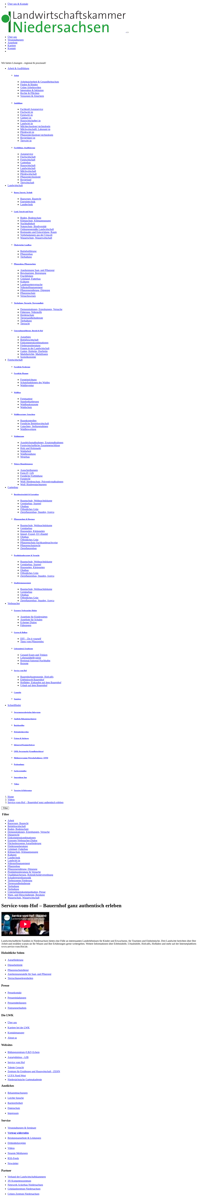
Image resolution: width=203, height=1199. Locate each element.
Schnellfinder (14, 705)
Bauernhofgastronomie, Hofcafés (36, 676)
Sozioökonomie (28, 357)
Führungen (25, 625)
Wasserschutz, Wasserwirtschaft (36, 237)
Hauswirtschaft (27, 165)
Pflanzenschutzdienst (18, 970)
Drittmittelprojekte (17, 1143)
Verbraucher (14, 603)
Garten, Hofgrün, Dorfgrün (34, 351)
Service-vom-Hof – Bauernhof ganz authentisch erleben (35, 802)
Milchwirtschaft (28, 171)
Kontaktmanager (16, 1032)
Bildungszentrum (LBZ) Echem (23, 1052)
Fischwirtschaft (28, 156)
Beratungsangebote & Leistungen (24, 1138)
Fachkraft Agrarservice (31, 109)
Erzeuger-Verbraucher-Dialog (22, 840)
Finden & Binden (29, 84)
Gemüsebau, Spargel (30, 503)
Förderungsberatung (30, 345)
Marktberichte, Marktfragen (34, 354)
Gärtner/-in (25, 117)
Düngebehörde (15, 965)
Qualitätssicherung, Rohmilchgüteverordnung (30, 874)
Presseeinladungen (17, 997)
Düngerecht (13, 834)
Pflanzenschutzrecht (30, 545)
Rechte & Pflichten (29, 93)
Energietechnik (27, 201)
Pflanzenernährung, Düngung (35, 290)
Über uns (12, 37)
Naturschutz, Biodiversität (33, 226)
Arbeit (11, 820)
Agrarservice (26, 154)
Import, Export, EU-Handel (34, 534)
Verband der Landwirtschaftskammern (27, 1176)
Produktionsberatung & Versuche (24, 872)
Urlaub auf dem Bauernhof (33, 685)
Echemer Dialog (28, 622)
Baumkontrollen (28, 420)
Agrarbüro (25, 337)
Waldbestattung (28, 454)
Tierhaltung (26, 257)
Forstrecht (25, 478)
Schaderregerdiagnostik (19, 877)
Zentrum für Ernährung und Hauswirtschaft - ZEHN (34, 1071)
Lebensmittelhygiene (30, 657)
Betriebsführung (28, 251)
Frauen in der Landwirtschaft (34, 348)
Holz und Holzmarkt (30, 448)
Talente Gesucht (16, 1067)
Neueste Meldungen (18, 1153)
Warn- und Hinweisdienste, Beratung (26, 894)
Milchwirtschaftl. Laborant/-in (35, 129)
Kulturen (24, 281)
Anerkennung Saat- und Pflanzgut (37, 270)
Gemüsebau (26, 528)
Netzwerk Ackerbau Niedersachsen (25, 1184)
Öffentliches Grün (29, 509)
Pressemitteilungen (17, 1002)
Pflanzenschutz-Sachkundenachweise (39, 542)
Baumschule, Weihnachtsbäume (36, 500)
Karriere (12, 45)
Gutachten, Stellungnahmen (34, 426)
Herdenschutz (27, 315)
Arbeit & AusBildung (18, 68)
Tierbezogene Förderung (20, 880)
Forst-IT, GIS (27, 473)
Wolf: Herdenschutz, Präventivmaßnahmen (41, 481)
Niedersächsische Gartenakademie (25, 1079)
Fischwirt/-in (26, 112)
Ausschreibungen (29, 470)
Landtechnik (26, 204)
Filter (5, 808)
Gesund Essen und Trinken (33, 654)
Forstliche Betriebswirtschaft (34, 423)
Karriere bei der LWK (19, 1027)
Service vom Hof (16, 1062)
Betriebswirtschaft (29, 339)
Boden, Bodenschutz (30, 217)
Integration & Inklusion (32, 90)
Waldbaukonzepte (29, 404)
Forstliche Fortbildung (31, 476)
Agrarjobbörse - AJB (18, 1057)
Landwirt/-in (26, 123)
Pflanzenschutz (27, 293)
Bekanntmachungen (18, 1092)
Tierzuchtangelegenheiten (20, 978)
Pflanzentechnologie (30, 176)
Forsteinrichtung (28, 379)
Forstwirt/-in (26, 115)
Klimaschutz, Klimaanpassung (35, 220)
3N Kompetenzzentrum (19, 1180)
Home (11, 796)
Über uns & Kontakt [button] (18, 4)
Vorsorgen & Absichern (32, 96)
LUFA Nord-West (17, 1075)
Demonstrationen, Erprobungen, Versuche (41, 309)
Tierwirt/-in (26, 140)
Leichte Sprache (16, 1098)
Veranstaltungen (16, 39)
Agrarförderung (15, 960)
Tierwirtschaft (27, 182)
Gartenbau (25, 162)
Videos (11, 799)
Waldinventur (27, 385)
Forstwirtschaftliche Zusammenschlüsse (40, 445)
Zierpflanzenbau (28, 548)
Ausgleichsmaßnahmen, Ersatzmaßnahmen (41, 442)
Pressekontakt (14, 992)
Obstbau (24, 506)
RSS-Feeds (13, 1158)
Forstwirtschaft (27, 159)
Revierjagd (25, 179)
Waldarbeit (25, 451)
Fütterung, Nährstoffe (31, 312)
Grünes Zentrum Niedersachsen (23, 1193)
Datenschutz (14, 1108)
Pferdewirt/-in (27, 132)
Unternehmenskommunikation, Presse (27, 892)
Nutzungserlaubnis (17, 1008)
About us (12, 1037)
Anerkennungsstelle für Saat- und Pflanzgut (29, 974)
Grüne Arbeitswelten (30, 87)
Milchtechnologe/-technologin (35, 126)
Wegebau (25, 456)
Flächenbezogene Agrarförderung (24, 843)
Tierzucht (25, 323)
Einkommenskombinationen (34, 342)
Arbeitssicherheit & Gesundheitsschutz (39, 81)
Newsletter (13, 1163)
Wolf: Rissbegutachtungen (33, 484)
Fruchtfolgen (26, 276)
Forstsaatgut (26, 398)
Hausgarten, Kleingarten (32, 531)
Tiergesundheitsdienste (31, 318)
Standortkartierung (29, 401)
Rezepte (24, 663)
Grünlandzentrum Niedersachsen (24, 1188)
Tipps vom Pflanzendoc (32, 641)
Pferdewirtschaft (28, 174)
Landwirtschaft (27, 168)
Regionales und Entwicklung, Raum (38, 232)
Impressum (13, 1113)
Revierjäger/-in (27, 137)
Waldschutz (26, 407)
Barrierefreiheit (15, 1103)
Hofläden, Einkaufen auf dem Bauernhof (40, 682)
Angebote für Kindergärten (33, 616)
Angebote (12, 42)
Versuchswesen (28, 296)
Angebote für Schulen (31, 619)
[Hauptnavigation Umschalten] (127, 32)
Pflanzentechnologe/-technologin (36, 135)
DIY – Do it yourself (30, 638)
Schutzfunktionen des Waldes (35, 382)
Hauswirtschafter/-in (30, 120)
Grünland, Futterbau (30, 278)
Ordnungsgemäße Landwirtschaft (37, 229)
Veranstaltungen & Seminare (22, 1127)
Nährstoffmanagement (31, 287)
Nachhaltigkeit (27, 223)
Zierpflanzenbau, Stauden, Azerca (37, 512)
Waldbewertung (28, 429)
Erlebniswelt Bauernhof (32, 679)
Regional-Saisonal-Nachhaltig (35, 660)
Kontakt (12, 48)
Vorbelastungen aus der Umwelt (36, 235)
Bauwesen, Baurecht (30, 198)
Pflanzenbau (26, 254)
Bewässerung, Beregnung (33, 273)
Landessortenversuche (31, 284)
